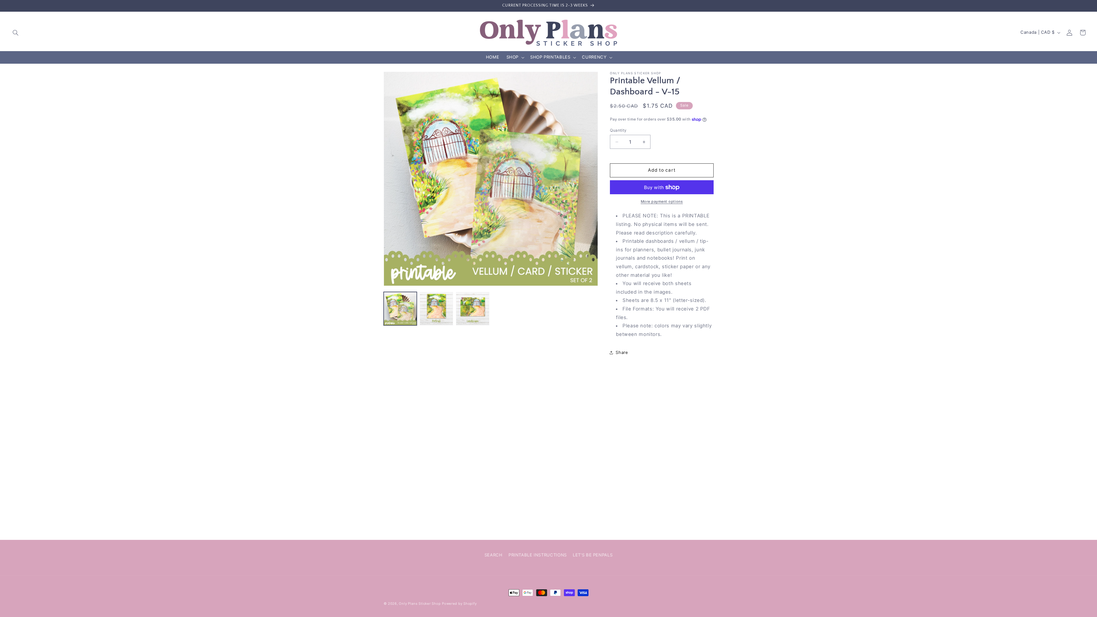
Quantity (618, 130)
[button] (15, 32)
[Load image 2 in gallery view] (436, 308)
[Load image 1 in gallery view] (400, 308)
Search (494, 555)
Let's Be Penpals (592, 555)
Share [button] (622, 352)
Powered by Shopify (459, 604)
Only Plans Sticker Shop (420, 604)
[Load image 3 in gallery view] (472, 308)
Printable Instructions (538, 555)
